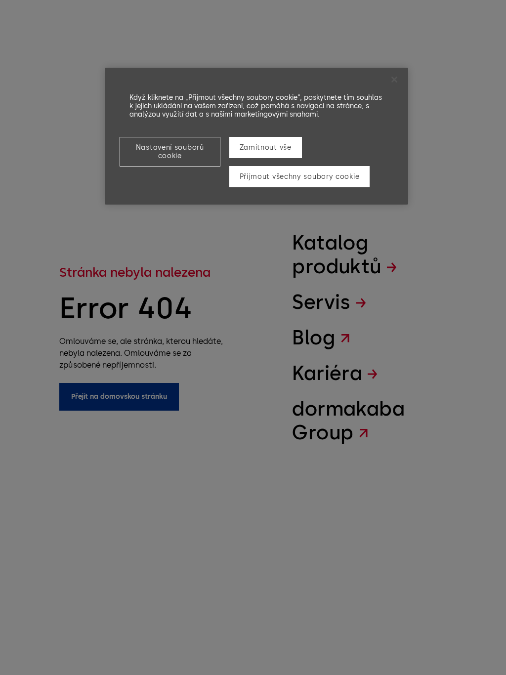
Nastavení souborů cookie (170, 151)
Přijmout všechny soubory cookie (300, 176)
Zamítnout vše (266, 147)
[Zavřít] (394, 79)
